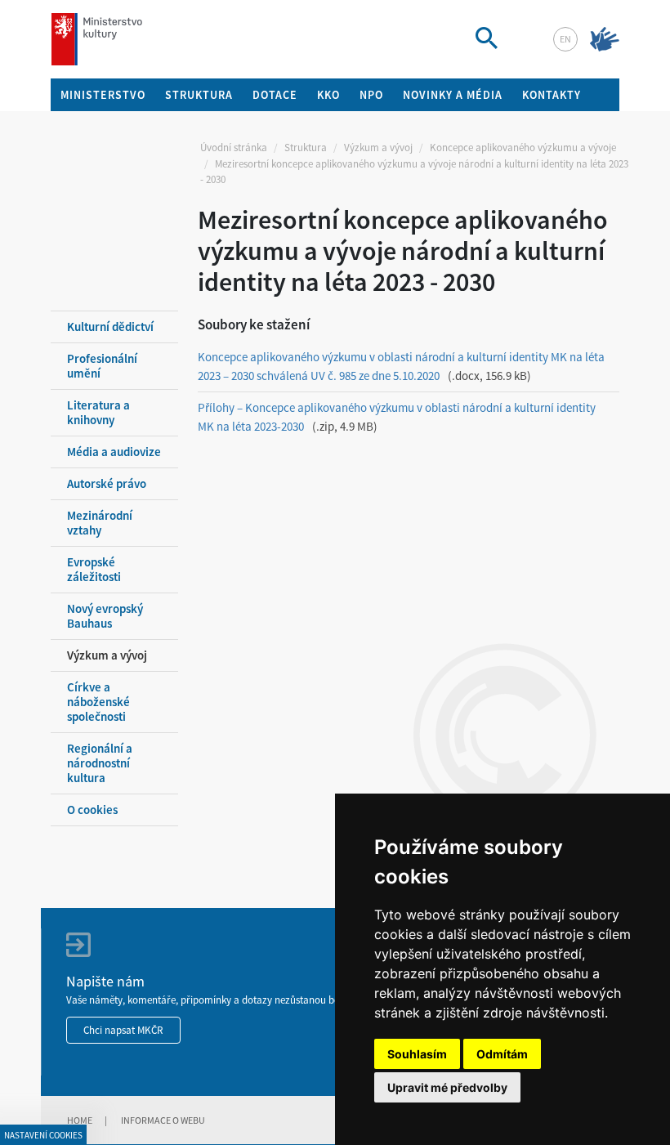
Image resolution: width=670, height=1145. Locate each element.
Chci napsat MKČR (123, 1030)
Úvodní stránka (233, 147)
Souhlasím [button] (417, 1054)
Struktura (305, 147)
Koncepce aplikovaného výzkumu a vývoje (523, 147)
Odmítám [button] (502, 1054)
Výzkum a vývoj (378, 147)
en (565, 39)
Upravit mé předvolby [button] (447, 1087)
